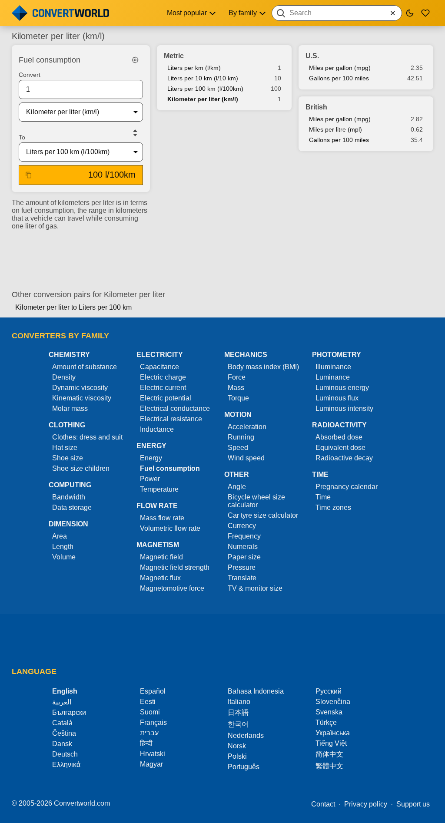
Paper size (244, 557)
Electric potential (165, 398)
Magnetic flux (160, 578)
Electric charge (163, 377)
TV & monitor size (255, 588)
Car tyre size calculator (263, 515)
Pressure (242, 567)
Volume (64, 557)
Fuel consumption (170, 468)
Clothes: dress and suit (87, 437)
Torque (238, 398)
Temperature (159, 489)
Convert (29, 74)
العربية (61, 702)
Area (59, 536)
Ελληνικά (66, 764)
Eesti (148, 701)
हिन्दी (146, 743)
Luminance (332, 377)
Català (62, 723)
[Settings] (135, 60)
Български (69, 712)
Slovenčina (332, 701)
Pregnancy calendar (346, 486)
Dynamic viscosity (80, 387)
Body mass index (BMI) (263, 366)
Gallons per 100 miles (339, 78)
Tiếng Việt (331, 743)
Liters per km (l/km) (194, 67)
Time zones (333, 507)
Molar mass (70, 408)
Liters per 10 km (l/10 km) (202, 78)
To (22, 137)
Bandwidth (68, 497)
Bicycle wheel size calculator (256, 501)
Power (150, 479)
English (64, 691)
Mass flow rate (162, 518)
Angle (237, 486)
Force (237, 377)
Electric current (163, 387)
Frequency (244, 536)
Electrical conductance (175, 408)
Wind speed (246, 458)
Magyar (151, 764)
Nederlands (246, 735)
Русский (328, 691)
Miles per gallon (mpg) (340, 67)
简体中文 (329, 754)
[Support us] (425, 13)
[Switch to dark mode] (410, 13)
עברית (149, 733)
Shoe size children (81, 468)
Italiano (239, 701)
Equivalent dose (340, 447)
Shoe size (67, 458)
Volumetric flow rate (170, 528)
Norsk (237, 746)
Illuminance (333, 366)
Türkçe (326, 722)
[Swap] (135, 133)
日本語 (238, 712)
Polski (237, 756)
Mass (236, 387)
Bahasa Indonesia (256, 691)
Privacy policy (365, 804)
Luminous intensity (344, 408)
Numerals (243, 546)
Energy (151, 458)
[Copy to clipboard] (29, 175)
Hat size (64, 447)
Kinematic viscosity (81, 398)
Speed (238, 447)
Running (241, 437)
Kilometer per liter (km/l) (202, 99)
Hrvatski (152, 753)
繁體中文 (329, 766)
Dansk (62, 743)
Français (153, 722)
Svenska (328, 712)
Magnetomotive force (172, 588)
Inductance (157, 429)
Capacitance (159, 366)
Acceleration (247, 426)
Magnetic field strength (174, 567)
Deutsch (65, 754)
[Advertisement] (222, 256)
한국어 (238, 724)
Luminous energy (342, 387)
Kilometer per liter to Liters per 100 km (73, 307)
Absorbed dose (338, 437)
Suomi (150, 712)
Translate (242, 578)
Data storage (72, 507)
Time (323, 497)
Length (62, 546)
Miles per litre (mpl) (335, 129)
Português (243, 766)
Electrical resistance (171, 419)
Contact (323, 804)
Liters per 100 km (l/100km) (205, 88)
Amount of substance (84, 366)
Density (64, 377)
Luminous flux (337, 398)
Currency (242, 525)
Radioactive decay (344, 458)
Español (153, 691)
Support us (413, 804)
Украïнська (332, 733)
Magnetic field (161, 557)
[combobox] (337, 13)
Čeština (64, 733)
